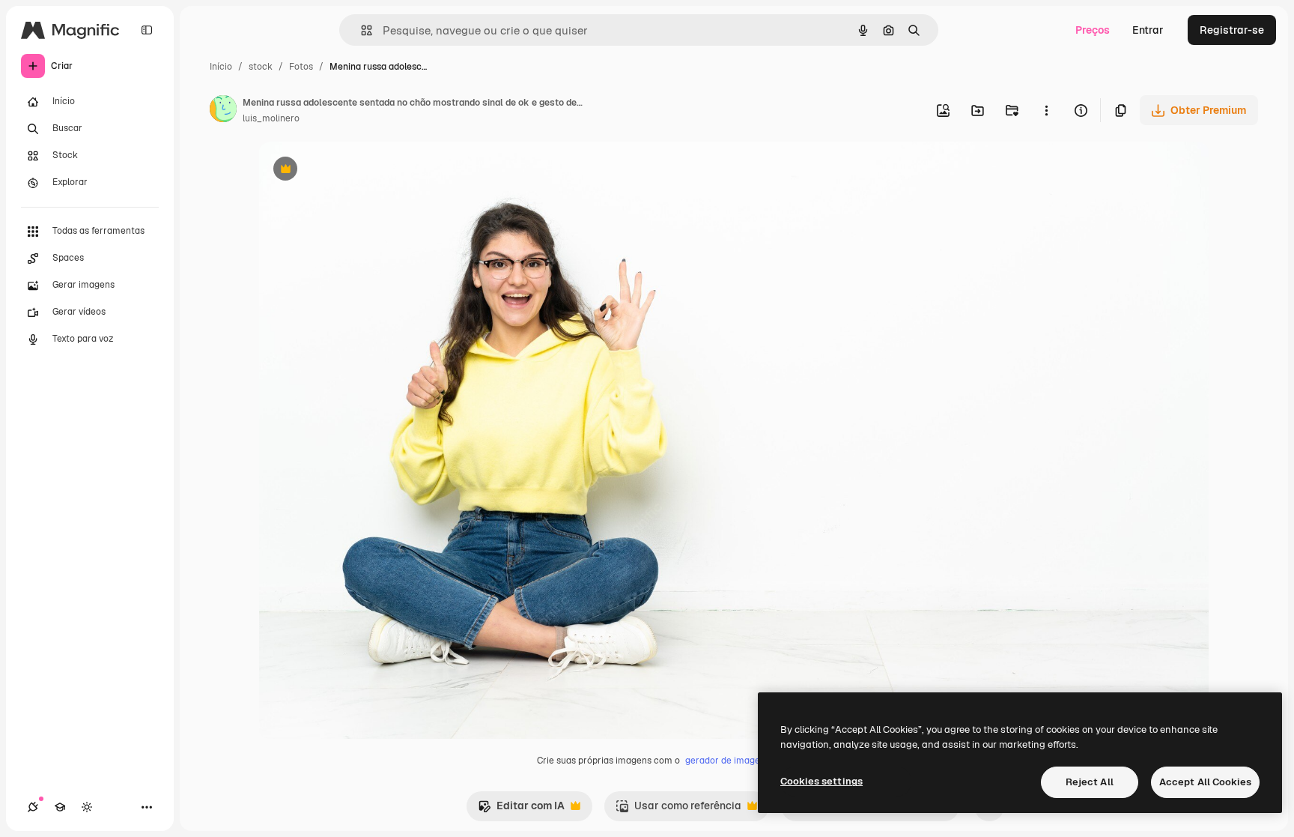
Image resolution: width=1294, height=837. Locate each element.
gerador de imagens (727, 761)
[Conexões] (33, 807)
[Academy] (60, 807)
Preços (1092, 30)
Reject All (1090, 782)
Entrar (1148, 30)
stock (261, 67)
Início (221, 67)
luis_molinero (271, 118)
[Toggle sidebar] (147, 30)
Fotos (301, 67)
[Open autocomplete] (360, 30)
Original (354, 170)
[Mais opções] (1046, 110)
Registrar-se (1232, 30)
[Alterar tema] (87, 807)
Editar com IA (521, 810)
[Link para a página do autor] (223, 111)
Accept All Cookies (1205, 782)
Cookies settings (821, 781)
